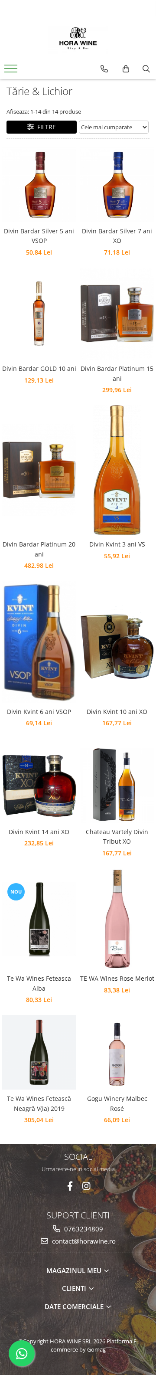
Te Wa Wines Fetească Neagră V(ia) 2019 (39, 1103)
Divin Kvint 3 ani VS (117, 544)
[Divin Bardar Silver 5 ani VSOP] (39, 184)
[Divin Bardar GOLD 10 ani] (39, 313)
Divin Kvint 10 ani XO (117, 711)
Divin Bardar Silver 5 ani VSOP (39, 236)
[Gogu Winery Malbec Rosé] (117, 1052)
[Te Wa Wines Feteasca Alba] (39, 919)
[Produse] (12, 71)
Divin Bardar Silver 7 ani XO (117, 236)
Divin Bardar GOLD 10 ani (39, 368)
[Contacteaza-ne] (104, 69)
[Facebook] (70, 1186)
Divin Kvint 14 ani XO (39, 832)
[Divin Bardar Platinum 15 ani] (117, 314)
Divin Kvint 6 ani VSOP (39, 711)
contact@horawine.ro (83, 1241)
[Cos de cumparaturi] (126, 69)
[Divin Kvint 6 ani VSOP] (39, 641)
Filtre (45, 127)
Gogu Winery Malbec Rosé (117, 1103)
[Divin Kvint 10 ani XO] (117, 642)
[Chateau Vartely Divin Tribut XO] (117, 785)
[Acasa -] (78, 38)
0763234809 (82, 1228)
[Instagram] (86, 1186)
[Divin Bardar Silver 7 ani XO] (117, 184)
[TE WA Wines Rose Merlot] (117, 919)
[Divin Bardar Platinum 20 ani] (39, 470)
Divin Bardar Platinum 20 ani (39, 549)
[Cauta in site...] (146, 69)
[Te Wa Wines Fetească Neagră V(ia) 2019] (39, 1052)
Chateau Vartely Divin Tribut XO (117, 836)
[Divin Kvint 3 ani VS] (117, 470)
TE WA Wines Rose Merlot (117, 978)
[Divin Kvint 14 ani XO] (39, 785)
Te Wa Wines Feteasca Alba (39, 983)
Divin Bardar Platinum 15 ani (117, 373)
